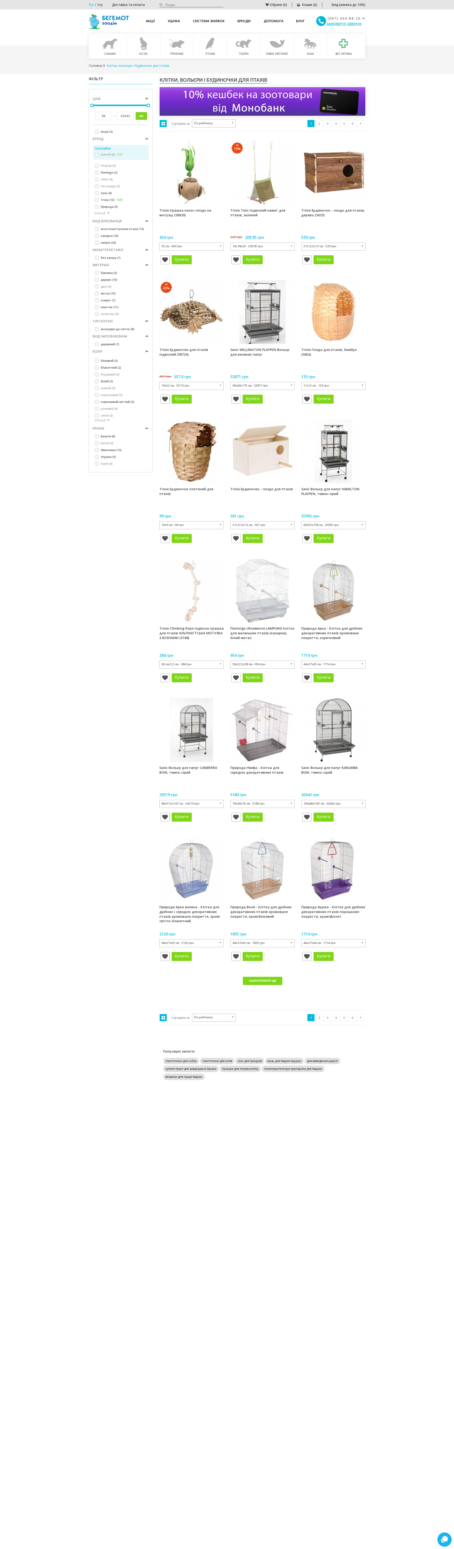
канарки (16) (109, 236)
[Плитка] (163, 123)
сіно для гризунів (250, 1061)
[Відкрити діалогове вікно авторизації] (165, 259)
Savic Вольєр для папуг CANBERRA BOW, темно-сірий (188, 770)
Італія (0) (106, 464)
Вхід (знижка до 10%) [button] (348, 4)
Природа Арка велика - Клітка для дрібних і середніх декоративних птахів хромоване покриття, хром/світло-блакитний (189, 914)
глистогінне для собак (181, 1061)
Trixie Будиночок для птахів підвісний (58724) (183, 352)
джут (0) (106, 287)
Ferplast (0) (108, 166)
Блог (300, 21)
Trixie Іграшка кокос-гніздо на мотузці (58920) (185, 212)
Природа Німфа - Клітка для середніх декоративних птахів (257, 770)
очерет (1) (108, 300)
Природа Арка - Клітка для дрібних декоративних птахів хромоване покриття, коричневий (331, 633)
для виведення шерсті (322, 1061)
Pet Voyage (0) (110, 186)
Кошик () (309, 4)
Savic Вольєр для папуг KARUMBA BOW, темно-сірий (329, 770)
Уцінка (174, 21)
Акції (150, 21)
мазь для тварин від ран (284, 1061)
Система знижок (209, 21)
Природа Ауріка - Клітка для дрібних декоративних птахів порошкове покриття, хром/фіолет (333, 911)
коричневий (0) (111, 395)
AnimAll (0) (112, 155)
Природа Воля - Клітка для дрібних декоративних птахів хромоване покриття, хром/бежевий (261, 911)
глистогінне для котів (217, 1061)
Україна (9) (108, 457)
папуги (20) (108, 243)
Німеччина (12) (111, 450)
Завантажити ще (262, 980)
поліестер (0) (109, 314)
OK (141, 116)
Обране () (278, 4)
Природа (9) (109, 207)
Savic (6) (106, 193)
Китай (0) (107, 443)
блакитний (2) (111, 368)
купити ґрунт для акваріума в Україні (191, 1069)
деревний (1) (110, 344)
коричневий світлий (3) (117, 402)
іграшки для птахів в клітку (240, 1069)
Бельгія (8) (108, 436)
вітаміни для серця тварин (184, 1077)
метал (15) (108, 293)
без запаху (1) (111, 258)
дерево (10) (109, 280)
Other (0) (107, 179)
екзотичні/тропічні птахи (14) (122, 229)
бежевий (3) (109, 361)
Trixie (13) (111, 200)
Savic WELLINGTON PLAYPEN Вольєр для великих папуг (259, 352)
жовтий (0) (108, 388)
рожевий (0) (109, 409)
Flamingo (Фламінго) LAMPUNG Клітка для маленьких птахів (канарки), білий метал (262, 633)
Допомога (273, 21)
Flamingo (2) (109, 173)
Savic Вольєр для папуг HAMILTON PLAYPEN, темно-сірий (330, 491)
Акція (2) (107, 132)
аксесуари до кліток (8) (117, 329)
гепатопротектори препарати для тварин (293, 1069)
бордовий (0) (110, 374)
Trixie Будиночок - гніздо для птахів (261, 489)
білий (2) (107, 381)
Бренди (244, 21)
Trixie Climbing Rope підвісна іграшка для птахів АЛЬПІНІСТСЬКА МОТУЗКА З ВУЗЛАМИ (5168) (191, 633)
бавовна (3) (109, 273)
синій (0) (107, 416)
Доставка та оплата (128, 4)
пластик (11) (109, 307)
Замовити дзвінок (344, 23)
